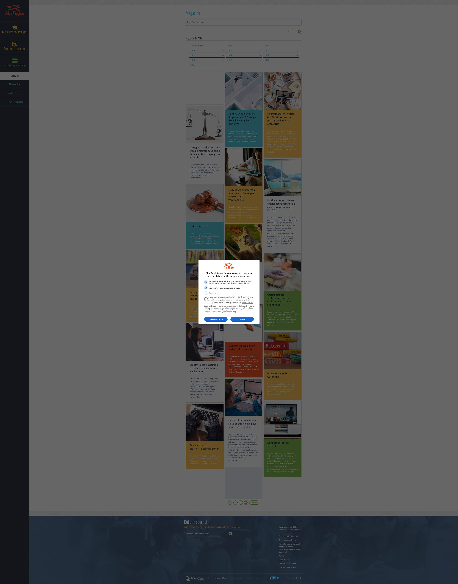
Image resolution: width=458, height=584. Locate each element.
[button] (229, 293)
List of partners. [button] (247, 303)
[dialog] (229, 292)
